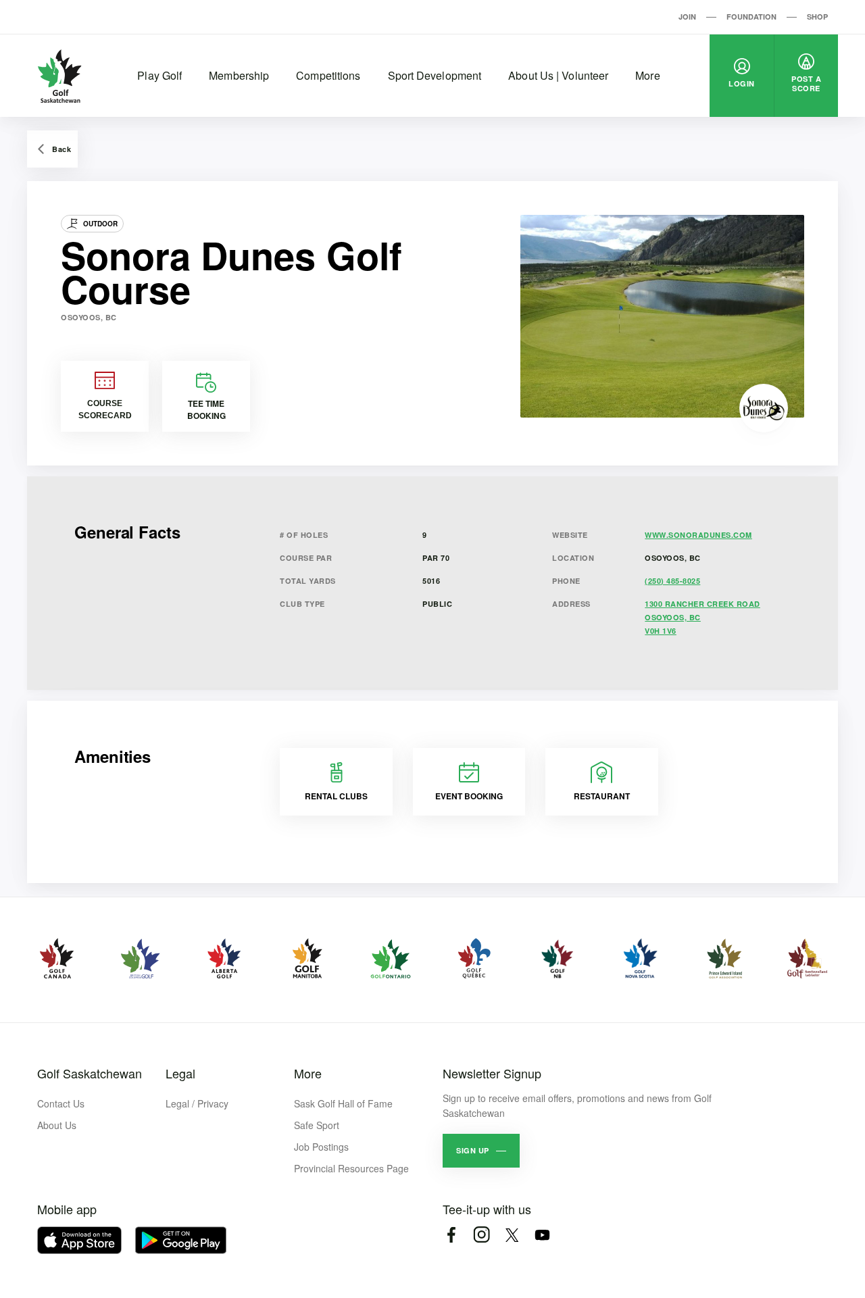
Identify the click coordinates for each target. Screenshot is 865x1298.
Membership (239, 75)
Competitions (328, 75)
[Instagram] (481, 1234)
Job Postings (321, 1146)
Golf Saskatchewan (89, 1073)
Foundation (751, 16)
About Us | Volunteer (558, 75)
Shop (817, 16)
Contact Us (60, 1103)
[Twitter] (511, 1234)
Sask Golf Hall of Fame (343, 1103)
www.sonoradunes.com (698, 535)
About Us (56, 1125)
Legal (180, 1073)
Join (687, 16)
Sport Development (435, 75)
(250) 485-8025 (672, 581)
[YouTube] (542, 1234)
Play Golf (159, 75)
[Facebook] (451, 1234)
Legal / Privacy (197, 1103)
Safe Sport (316, 1125)
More (647, 75)
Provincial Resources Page (351, 1168)
